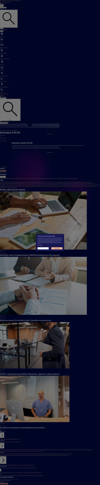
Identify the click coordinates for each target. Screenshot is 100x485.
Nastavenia (43, 248)
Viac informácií (40, 245)
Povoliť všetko (56, 248)
